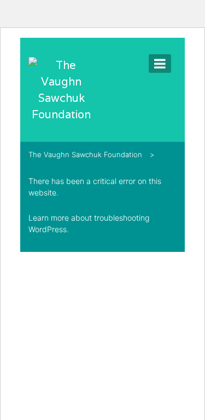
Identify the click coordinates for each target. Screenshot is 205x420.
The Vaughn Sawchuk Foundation (85, 154)
